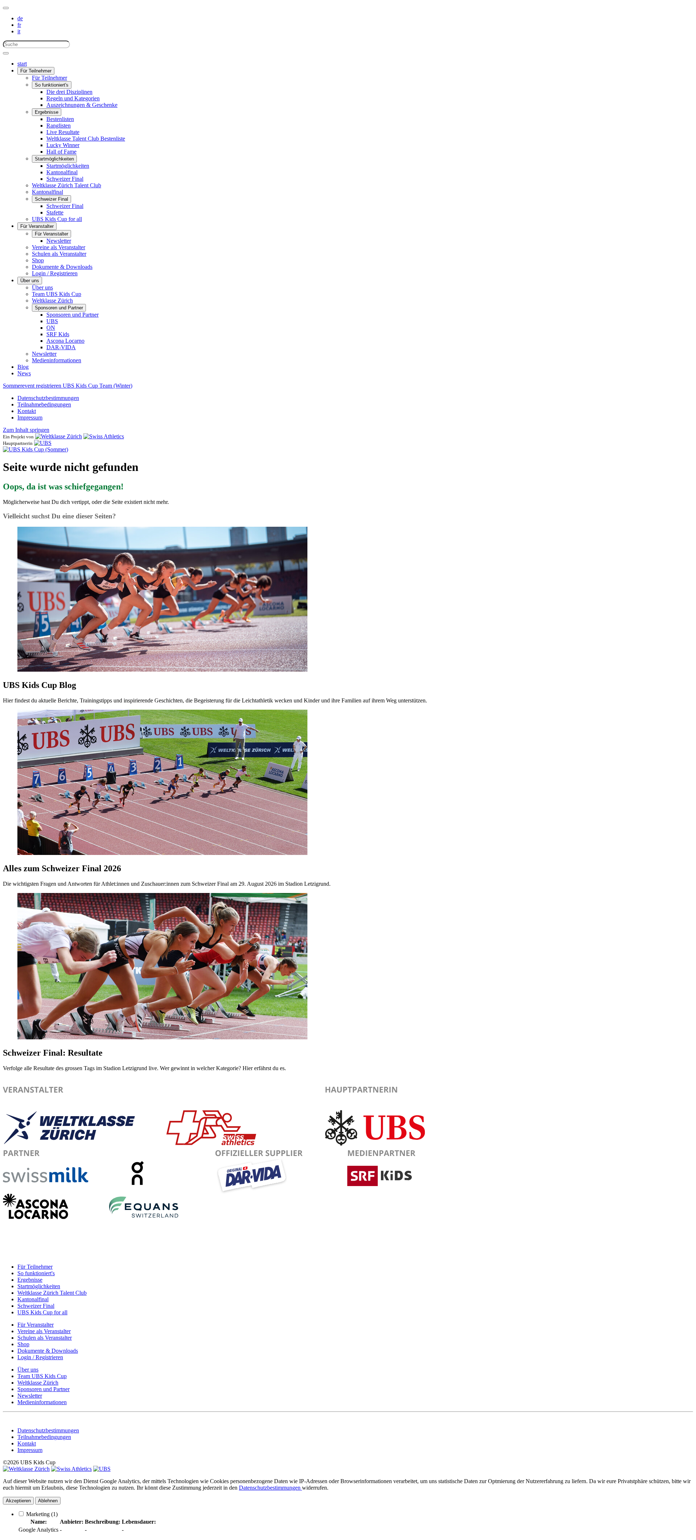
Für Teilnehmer (35, 71)
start (22, 63)
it (18, 31)
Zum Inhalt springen (26, 430)
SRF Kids (57, 334)
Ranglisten (58, 125)
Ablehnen (48, 1500)
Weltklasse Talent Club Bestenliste (85, 138)
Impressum (29, 417)
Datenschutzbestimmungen (48, 398)
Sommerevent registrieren (33, 386)
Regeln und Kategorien (73, 98)
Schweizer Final (64, 179)
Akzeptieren (18, 1500)
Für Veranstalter (37, 226)
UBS (52, 321)
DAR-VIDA (61, 347)
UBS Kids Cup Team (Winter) (97, 386)
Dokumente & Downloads (62, 267)
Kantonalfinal (62, 172)
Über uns (29, 280)
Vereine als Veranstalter (58, 247)
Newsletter (58, 241)
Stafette (54, 212)
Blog (23, 367)
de (20, 18)
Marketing (42, 1514)
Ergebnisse (46, 112)
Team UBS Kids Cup (56, 294)
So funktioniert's (52, 85)
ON (50, 328)
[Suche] (6, 53)
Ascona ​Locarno (65, 341)
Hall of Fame (61, 152)
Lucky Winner (62, 145)
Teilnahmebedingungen (44, 404)
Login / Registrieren (55, 273)
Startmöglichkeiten (54, 159)
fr (19, 25)
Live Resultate (62, 132)
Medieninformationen (56, 360)
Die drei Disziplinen (69, 92)
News (24, 373)
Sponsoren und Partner (59, 307)
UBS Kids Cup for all (57, 219)
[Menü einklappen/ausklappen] (6, 8)
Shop (38, 260)
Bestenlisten (60, 119)
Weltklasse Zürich (52, 300)
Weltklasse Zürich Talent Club (66, 185)
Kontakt (26, 411)
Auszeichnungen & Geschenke (81, 105)
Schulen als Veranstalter (59, 254)
